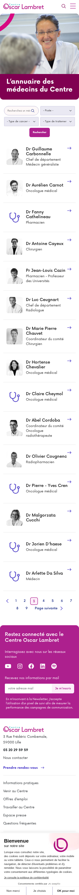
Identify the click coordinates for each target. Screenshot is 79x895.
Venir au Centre (15, 791)
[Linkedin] (42, 666)
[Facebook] (31, 666)
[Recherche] (63, 6)
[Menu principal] (73, 6)
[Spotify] (54, 666)
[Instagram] (19, 666)
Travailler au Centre (18, 807)
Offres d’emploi (15, 799)
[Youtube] (8, 666)
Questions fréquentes (19, 823)
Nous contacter (15, 758)
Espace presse (14, 815)
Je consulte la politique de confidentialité (26, 877)
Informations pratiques (20, 783)
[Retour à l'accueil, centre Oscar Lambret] (25, 6)
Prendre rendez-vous (20, 768)
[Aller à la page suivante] (48, 608)
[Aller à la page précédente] (8, 601)
